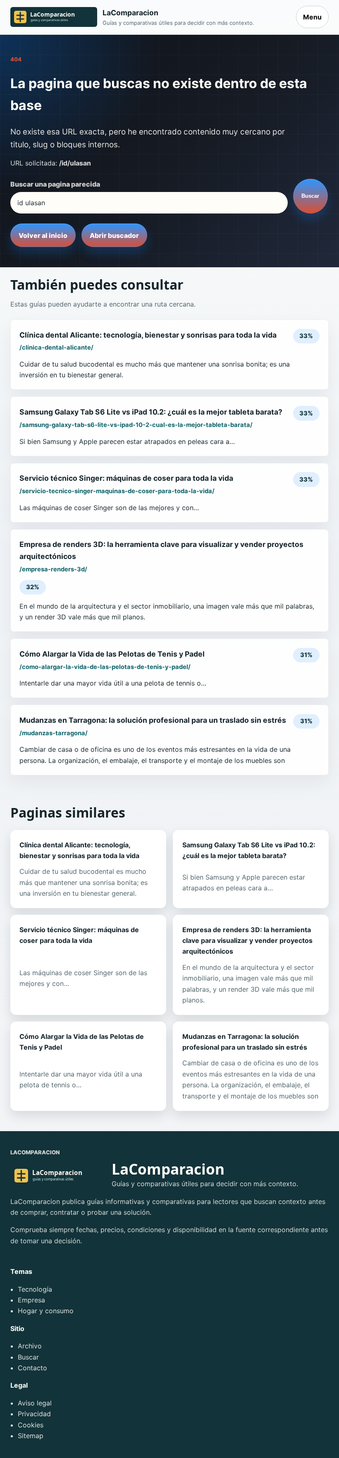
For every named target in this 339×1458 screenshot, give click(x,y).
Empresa (31, 1300)
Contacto (32, 1368)
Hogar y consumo (46, 1311)
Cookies (30, 1425)
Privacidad (34, 1414)
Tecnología (35, 1289)
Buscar (310, 196)
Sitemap (30, 1436)
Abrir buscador (114, 235)
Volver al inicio (43, 235)
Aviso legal (35, 1403)
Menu (312, 17)
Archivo (30, 1346)
